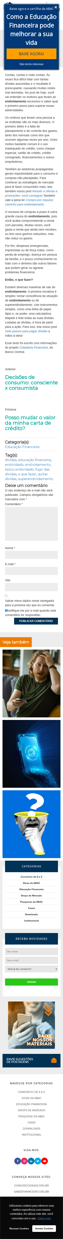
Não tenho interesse (31, 64)
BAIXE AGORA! (31, 53)
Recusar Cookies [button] (19, 1228)
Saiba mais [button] (44, 1218)
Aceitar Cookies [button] (44, 1228)
